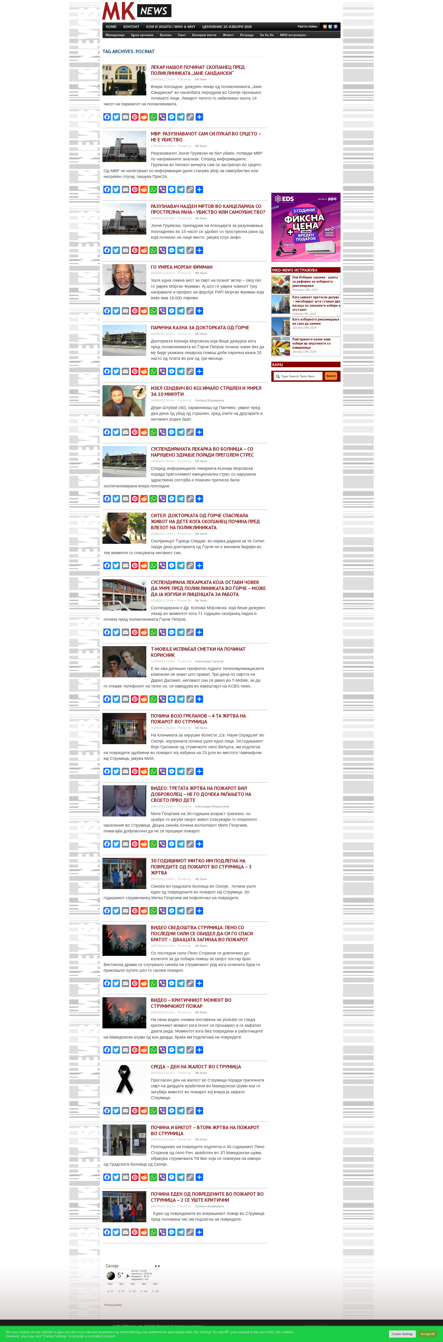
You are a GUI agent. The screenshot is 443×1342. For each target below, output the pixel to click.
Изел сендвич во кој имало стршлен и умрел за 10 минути (206, 391)
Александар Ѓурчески (209, 661)
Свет (182, 35)
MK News (201, 79)
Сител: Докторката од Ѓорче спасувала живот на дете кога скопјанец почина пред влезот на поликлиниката (205, 521)
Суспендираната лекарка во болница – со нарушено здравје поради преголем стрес (202, 452)
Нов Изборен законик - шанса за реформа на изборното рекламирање (315, 281)
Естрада (247, 35)
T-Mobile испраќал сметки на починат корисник (198, 652)
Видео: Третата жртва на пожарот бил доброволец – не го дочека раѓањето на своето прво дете (201, 794)
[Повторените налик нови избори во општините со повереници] (281, 346)
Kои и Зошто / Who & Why (170, 27)
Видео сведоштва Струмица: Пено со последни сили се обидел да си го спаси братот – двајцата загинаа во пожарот (202, 933)
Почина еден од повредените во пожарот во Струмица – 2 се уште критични (207, 1197)
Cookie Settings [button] (402, 1334)
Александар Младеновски (212, 806)
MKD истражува (291, 36)
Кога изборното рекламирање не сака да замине (315, 321)
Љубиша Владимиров (209, 400)
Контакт (131, 27)
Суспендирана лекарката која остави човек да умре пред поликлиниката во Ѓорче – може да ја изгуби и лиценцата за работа (208, 588)
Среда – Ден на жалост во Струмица (196, 1066)
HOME (111, 27)
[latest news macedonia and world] (136, 20)
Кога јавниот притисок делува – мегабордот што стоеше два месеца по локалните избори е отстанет (316, 303)
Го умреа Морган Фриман (182, 267)
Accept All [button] (427, 1334)
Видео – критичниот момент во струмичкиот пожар (191, 1003)
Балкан (165, 35)
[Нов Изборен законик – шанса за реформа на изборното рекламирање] (281, 284)
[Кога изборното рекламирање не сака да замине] (281, 326)
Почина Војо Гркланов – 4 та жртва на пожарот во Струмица (198, 718)
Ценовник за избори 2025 (227, 27)
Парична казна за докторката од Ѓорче (200, 327)
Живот (228, 35)
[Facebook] (335, 27)
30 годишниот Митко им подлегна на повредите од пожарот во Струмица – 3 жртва (201, 866)
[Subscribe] (325, 27)
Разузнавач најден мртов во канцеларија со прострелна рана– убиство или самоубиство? (208, 209)
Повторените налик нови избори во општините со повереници (311, 343)
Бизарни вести (204, 35)
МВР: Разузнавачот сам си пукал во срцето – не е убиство (206, 136)
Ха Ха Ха (267, 35)
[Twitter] (330, 27)
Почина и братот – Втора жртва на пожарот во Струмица (205, 1130)
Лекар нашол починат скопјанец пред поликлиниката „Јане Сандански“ (198, 70)
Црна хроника (142, 35)
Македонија (115, 35)
